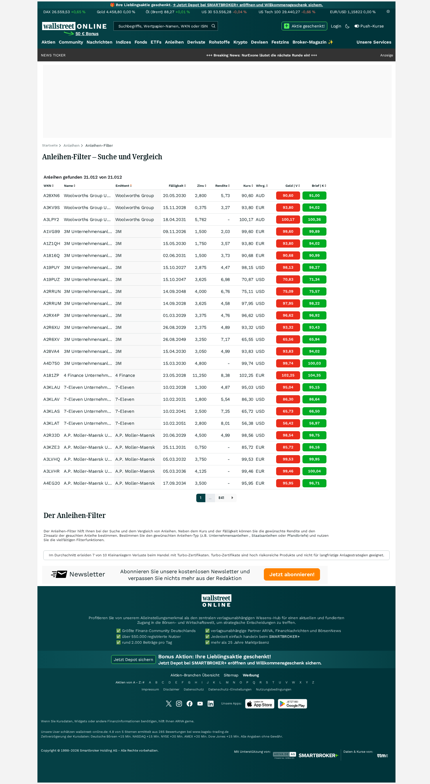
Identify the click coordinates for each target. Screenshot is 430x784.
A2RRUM (52, 303)
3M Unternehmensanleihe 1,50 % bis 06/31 (108, 255)
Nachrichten (99, 42)
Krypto (240, 42)
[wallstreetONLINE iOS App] (259, 707)
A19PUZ (51, 279)
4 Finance (125, 375)
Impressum (150, 689)
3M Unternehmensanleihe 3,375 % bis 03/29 (110, 315)
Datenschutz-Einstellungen (230, 689)
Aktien (48, 42)
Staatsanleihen (264, 535)
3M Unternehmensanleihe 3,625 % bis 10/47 (110, 279)
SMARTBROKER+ (284, 636)
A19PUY (51, 267)
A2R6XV (51, 339)
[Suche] (213, 26)
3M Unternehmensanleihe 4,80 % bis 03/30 (108, 363)
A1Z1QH (51, 243)
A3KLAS (51, 411)
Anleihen (174, 42)
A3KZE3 (51, 447)
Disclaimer (171, 689)
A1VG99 (51, 231)
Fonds (141, 42)
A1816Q (51, 255)
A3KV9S (51, 207)
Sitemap (231, 675)
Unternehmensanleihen (228, 535)
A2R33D (51, 435)
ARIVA (179, 721)
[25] (232, 498)
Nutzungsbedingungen (273, 689)
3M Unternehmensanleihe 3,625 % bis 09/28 (110, 303)
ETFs (156, 42)
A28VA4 (51, 351)
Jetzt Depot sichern (133, 659)
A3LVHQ (51, 459)
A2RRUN (52, 291)
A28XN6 (51, 195)
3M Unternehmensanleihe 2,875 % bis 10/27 (110, 267)
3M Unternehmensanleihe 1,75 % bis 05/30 (108, 243)
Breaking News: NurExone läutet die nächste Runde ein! (242, 55)
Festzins (280, 42)
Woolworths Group (134, 195)
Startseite (50, 145)
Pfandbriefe (297, 535)
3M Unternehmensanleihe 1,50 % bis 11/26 (108, 231)
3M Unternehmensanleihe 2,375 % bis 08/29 (110, 327)
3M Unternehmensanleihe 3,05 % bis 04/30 (108, 351)
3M (118, 231)
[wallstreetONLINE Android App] (292, 707)
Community (71, 42)
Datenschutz (194, 689)
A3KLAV (51, 399)
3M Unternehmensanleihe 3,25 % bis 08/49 (108, 339)
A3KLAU (51, 387)
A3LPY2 (51, 219)
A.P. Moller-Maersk (135, 435)
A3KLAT (51, 423)
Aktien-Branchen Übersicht (195, 675)
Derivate (196, 42)
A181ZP (51, 375)
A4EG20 (51, 483)
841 (222, 498)
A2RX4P (51, 315)
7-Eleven (124, 387)
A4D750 (51, 363)
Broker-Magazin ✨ (313, 42)
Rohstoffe (219, 42)
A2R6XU (51, 327)
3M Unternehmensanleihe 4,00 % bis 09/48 (108, 291)
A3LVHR (51, 471)
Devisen (259, 42)
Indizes (123, 42)
